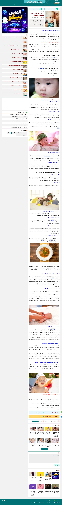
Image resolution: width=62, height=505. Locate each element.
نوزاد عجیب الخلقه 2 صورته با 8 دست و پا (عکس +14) (55, 491)
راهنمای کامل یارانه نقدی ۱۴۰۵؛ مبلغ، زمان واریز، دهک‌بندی (36, 416)
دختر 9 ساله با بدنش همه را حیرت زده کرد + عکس (33, 479)
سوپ (54, 239)
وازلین (53, 278)
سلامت (25, 4)
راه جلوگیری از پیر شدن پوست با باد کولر (33, 434)
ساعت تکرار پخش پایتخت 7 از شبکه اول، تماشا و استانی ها (19, 116)
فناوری (14, 4)
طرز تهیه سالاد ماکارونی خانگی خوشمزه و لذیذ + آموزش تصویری (18, 114)
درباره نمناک (53, 500)
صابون (58, 128)
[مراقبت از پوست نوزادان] (44, 141)
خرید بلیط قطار (18, 135)
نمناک (50, 4)
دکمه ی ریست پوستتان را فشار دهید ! (48, 434)
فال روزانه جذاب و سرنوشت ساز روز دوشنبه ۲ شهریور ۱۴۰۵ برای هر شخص (36, 412)
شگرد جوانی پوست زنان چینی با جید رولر (40, 433)
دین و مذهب (17, 4)
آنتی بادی (52, 220)
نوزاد (33, 421)
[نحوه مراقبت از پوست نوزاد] (44, 200)
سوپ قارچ (42, 239)
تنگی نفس (42, 68)
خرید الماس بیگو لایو (54, 412)
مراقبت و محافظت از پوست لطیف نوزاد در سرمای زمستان (36, 14)
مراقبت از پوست (37, 421)
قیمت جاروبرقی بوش (15, 132)
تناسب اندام (33, 4)
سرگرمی (39, 4)
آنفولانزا (54, 57)
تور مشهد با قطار (24, 135)
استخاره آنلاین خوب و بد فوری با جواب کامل (51, 416)
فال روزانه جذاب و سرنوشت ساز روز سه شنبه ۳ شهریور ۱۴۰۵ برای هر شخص (40, 479)
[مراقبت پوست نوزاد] (44, 88)
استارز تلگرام (9, 132)
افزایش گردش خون (47, 156)
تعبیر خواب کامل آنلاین (23, 132)
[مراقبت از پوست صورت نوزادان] (44, 315)
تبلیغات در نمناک (47, 500)
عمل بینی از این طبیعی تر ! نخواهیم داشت (48, 479)
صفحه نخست (58, 500)
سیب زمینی (51, 239)
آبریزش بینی (53, 329)
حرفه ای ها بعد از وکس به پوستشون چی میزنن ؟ (48, 445)
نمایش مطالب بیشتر (44, 449)
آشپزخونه (21, 4)
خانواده (36, 4)
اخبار (47, 4)
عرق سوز (56, 343)
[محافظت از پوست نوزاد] (44, 252)
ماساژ (52, 152)
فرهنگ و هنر (44, 4)
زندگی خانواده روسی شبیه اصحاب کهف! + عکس (48, 491)
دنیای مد (28, 4)
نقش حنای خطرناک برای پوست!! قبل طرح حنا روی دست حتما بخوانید (56, 434)
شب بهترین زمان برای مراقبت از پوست (40, 444)
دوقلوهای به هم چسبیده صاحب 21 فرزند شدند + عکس (40, 491)
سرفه (53, 70)
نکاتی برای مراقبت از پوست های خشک (55, 444)
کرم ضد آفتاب (52, 362)
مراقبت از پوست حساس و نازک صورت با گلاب (32, 445)
